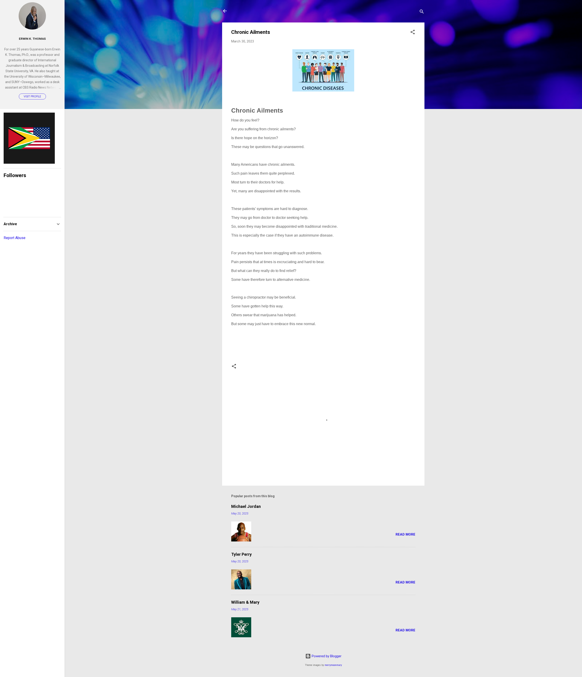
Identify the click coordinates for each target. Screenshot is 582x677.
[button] (412, 32)
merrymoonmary (333, 665)
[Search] (421, 12)
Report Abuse (14, 238)
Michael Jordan (246, 506)
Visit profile (32, 96)
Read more (405, 534)
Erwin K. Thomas (32, 38)
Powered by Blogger (326, 656)
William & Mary (245, 602)
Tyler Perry (241, 554)
